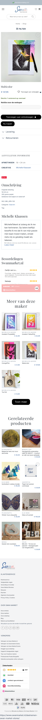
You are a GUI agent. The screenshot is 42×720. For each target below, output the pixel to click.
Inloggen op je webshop (7, 649)
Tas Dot (4, 392)
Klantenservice (5, 579)
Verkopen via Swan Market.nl (9, 641)
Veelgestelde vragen (6, 582)
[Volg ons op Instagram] (6, 628)
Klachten (3, 592)
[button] (3, 9)
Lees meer (9, 245)
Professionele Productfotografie (10, 656)
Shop (24, 24)
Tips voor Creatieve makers (9, 654)
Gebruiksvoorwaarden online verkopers (12, 659)
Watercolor (25, 363)
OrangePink (6, 363)
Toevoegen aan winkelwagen (20, 117)
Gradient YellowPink (28, 334)
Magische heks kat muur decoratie (10, 452)
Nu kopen (7, 124)
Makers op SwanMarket (7, 621)
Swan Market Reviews (7, 587)
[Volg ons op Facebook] (3, 628)
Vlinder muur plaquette (9, 515)
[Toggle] (3, 132)
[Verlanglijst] (36, 9)
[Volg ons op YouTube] (17, 628)
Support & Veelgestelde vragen (9, 651)
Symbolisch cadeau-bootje (11, 484)
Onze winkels (5, 610)
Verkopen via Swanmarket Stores (10, 643)
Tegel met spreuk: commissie (28, 485)
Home (18, 24)
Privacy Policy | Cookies (8, 597)
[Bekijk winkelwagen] (39, 9)
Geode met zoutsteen (9, 544)
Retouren (3, 590)
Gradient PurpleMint (8, 334)
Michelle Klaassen (23, 167)
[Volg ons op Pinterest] (14, 628)
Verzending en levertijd (7, 585)
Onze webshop (5, 616)
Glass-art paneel (27, 515)
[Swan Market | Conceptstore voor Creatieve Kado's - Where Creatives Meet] (21, 9)
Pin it (5, 177)
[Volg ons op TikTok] (10, 628)
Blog (2, 618)
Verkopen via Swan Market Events (10, 646)
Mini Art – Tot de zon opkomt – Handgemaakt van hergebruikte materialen (30, 546)
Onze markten (5, 613)
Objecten (12, 204)
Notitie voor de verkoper (11, 102)
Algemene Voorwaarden (7, 595)
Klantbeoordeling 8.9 (21, 2)
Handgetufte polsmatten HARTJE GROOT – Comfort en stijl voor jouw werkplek (31, 453)
